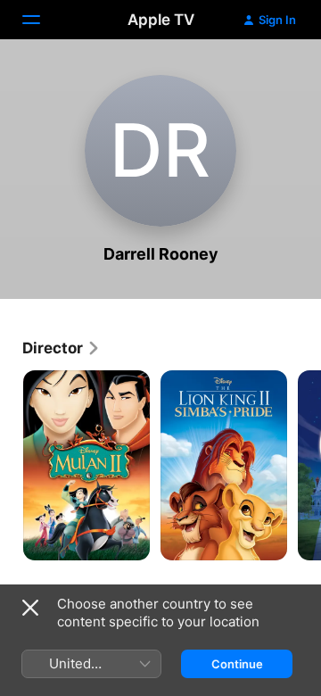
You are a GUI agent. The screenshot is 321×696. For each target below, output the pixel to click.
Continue (237, 664)
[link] (61, 348)
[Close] (30, 608)
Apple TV (161, 20)
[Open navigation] (42, 19)
